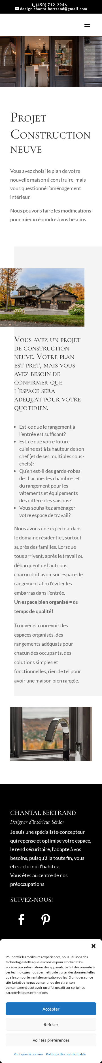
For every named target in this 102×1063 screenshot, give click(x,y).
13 (71, 755)
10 (57, 755)
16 (86, 755)
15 (81, 755)
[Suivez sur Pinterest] (46, 920)
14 (76, 755)
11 (62, 755)
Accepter (51, 1008)
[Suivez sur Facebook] (21, 920)
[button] (93, 946)
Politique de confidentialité (66, 1054)
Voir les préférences (51, 1040)
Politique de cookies (28, 1054)
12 (66, 755)
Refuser (51, 1024)
